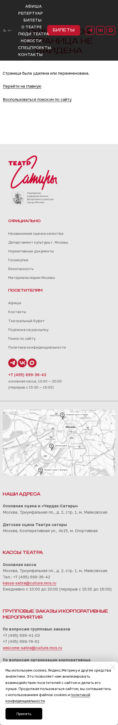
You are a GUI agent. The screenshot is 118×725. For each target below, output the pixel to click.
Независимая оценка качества (35, 233)
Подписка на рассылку (28, 329)
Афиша (14, 303)
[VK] (100, 30)
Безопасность (20, 268)
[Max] (110, 30)
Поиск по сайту (21, 338)
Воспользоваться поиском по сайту (37, 99)
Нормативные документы (31, 251)
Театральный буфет (26, 321)
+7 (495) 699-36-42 (27, 374)
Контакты (17, 311)
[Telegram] (90, 30)
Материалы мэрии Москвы (31, 277)
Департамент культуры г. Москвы (38, 242)
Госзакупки (18, 260)
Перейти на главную (22, 86)
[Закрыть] (112, 666)
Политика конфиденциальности (37, 347)
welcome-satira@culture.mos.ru (32, 647)
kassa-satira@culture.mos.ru (29, 583)
